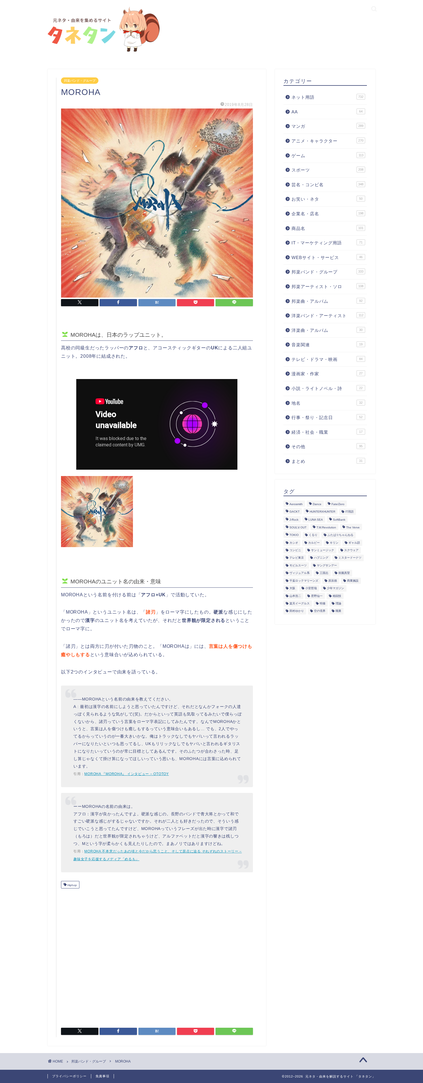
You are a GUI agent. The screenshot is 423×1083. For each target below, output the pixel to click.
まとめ (327, 461)
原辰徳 (332, 580)
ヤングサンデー (327, 565)
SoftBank (339, 519)
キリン (334, 542)
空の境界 (319, 611)
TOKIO (294, 535)
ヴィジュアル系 (299, 573)
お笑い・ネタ (327, 199)
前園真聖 (344, 573)
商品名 (327, 228)
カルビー (314, 542)
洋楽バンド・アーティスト (327, 315)
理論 (338, 603)
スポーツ (327, 170)
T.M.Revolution (326, 527)
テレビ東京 (296, 557)
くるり (313, 535)
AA (327, 111)
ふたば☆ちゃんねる (340, 535)
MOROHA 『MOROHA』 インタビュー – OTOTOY (126, 774)
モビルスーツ (298, 565)
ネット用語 (327, 97)
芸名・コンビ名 (327, 184)
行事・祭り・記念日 (327, 417)
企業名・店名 (327, 213)
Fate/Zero (337, 504)
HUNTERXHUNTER (322, 511)
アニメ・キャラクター (327, 140)
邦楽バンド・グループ (80, 80)
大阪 (292, 588)
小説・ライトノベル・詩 (327, 388)
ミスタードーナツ (349, 557)
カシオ (293, 542)
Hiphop (71, 885)
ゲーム (327, 155)
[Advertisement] (157, 955)
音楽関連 (327, 344)
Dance (317, 504)
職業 (338, 611)
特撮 (322, 603)
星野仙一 (317, 595)
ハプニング (321, 557)
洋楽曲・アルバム (327, 330)
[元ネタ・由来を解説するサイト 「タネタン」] (102, 52)
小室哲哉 (311, 588)
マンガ (327, 126)
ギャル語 (354, 542)
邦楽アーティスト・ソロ (327, 286)
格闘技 (337, 595)
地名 (327, 403)
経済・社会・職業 (327, 432)
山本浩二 (295, 595)
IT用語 (349, 511)
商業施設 (353, 580)
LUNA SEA (315, 519)
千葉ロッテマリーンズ (303, 580)
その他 (327, 446)
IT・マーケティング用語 (327, 242)
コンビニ (295, 550)
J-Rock (293, 519)
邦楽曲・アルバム (327, 301)
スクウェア (351, 550)
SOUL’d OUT (297, 527)
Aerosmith (296, 504)
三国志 (324, 573)
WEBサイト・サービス (327, 257)
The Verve (353, 527)
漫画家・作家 (327, 373)
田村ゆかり (296, 611)
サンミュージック (322, 550)
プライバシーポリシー (69, 1076)
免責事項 (102, 1076)
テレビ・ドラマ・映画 (327, 359)
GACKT (294, 511)
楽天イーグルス (299, 603)
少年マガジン (335, 588)
